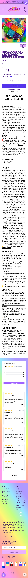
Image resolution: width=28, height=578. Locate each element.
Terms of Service (18, 508)
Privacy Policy (20, 500)
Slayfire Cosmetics (11, 556)
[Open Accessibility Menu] (25, 3)
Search (18, 486)
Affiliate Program (18, 497)
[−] (3, 70)
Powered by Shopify (7, 557)
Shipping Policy (20, 503)
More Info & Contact (5, 496)
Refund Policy (20, 505)
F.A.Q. (17, 489)
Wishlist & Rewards (5, 500)
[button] (25, 8)
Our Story (19, 491)
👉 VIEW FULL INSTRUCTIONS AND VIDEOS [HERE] (12, 247)
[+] (9, 70)
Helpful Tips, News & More (6, 492)
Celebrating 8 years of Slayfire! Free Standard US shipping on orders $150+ (14, 1)
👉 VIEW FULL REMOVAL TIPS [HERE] (13, 286)
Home (3, 486)
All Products (6, 489)
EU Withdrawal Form (21, 514)
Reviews (4, 503)
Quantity (4, 67)
